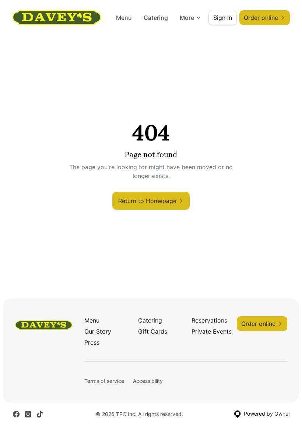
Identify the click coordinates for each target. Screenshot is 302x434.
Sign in (222, 17)
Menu (124, 17)
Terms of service (104, 381)
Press (91, 342)
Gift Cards (152, 331)
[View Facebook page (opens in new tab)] (16, 414)
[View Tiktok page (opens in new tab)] (39, 414)
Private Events (212, 331)
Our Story (97, 331)
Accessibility (148, 381)
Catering (156, 17)
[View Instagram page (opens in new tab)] (28, 414)
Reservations (209, 320)
